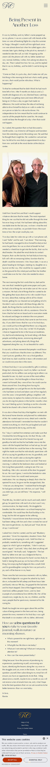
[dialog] (25, 751)
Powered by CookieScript (11, 764)
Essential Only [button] (35, 760)
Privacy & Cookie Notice (25, 728)
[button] (25, 755)
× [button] (47, 738)
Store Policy (25, 725)
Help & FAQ (25, 722)
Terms (25, 734)
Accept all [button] (12, 760)
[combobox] (44, 738)
